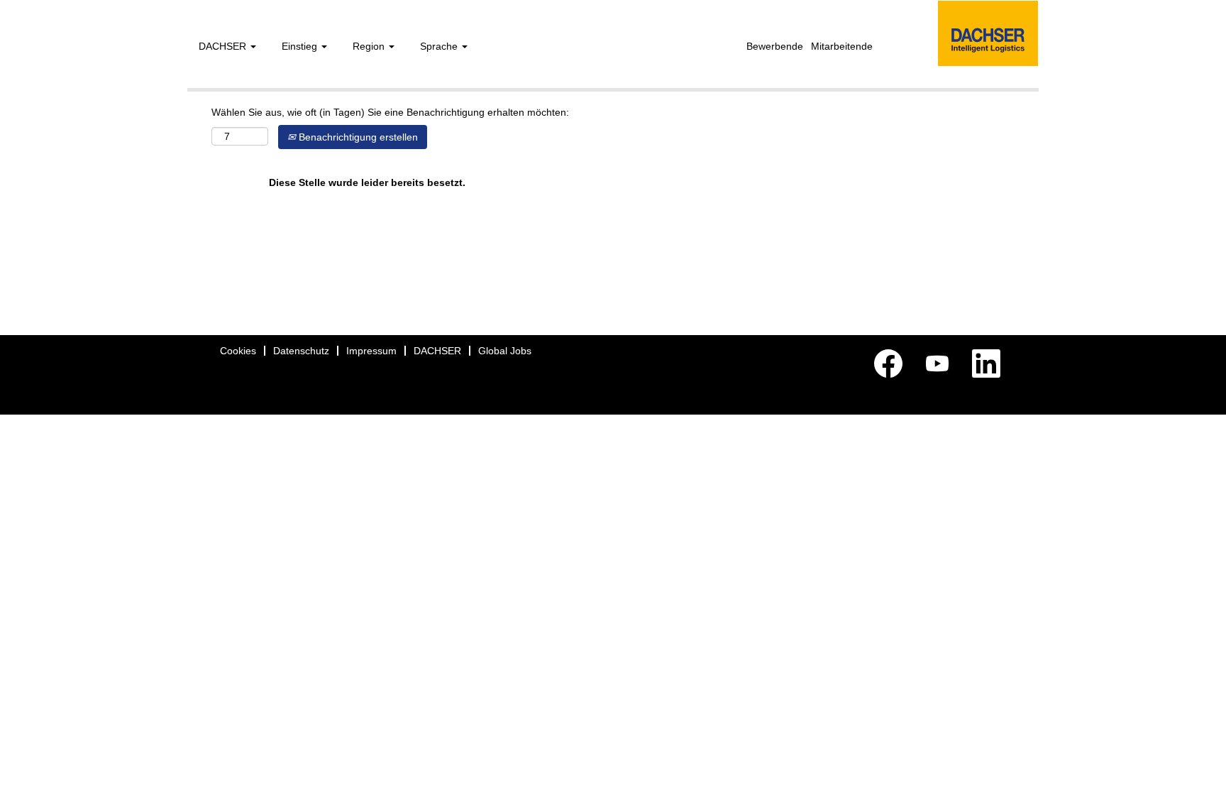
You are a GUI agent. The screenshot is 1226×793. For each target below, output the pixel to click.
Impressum (371, 350)
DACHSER (437, 350)
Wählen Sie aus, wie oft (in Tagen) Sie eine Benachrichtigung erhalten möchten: (390, 112)
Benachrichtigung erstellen (357, 137)
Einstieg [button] (301, 46)
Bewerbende (774, 46)
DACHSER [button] (224, 46)
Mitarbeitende (842, 46)
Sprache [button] (440, 46)
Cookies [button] (238, 350)
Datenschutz (301, 350)
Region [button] (370, 46)
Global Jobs (504, 350)
